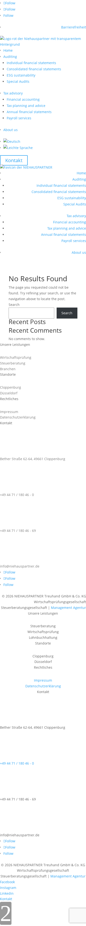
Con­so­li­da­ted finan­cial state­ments (34, 69)
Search (14, 304)
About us (10, 129)
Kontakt (13, 160)
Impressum (9, 411)
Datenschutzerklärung (18, 417)
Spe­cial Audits (18, 81)
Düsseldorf (8, 393)
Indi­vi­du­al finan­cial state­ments (31, 63)
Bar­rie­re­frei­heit (73, 27)
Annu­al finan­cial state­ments (29, 112)
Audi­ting (10, 56)
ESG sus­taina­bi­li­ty (21, 75)
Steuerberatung (12, 363)
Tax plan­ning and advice (26, 105)
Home (8, 50)
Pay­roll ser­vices (19, 118)
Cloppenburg (10, 387)
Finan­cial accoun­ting (23, 99)
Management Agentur (68, 607)
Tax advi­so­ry (13, 93)
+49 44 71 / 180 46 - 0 (17, 494)
